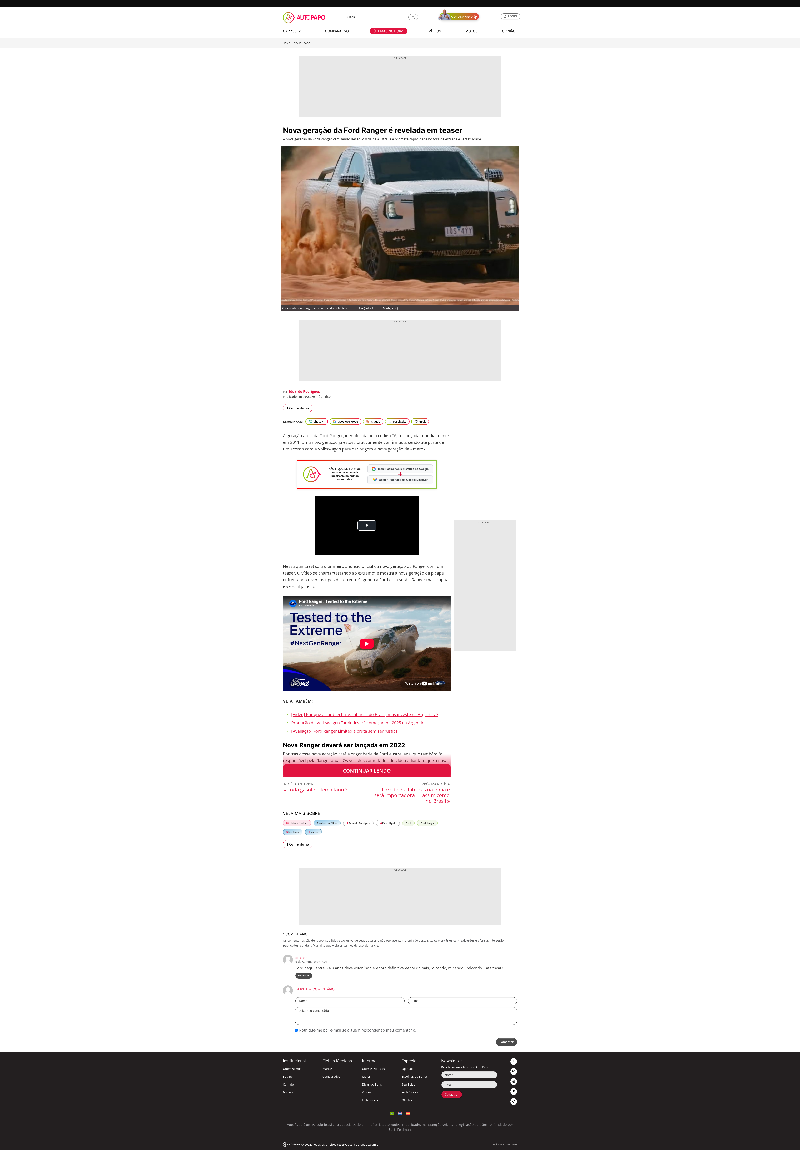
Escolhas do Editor (327, 823)
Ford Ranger (427, 823)
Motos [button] (471, 31)
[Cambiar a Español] (408, 1113)
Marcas (327, 1069)
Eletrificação (370, 1100)
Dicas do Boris (372, 1084)
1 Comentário (297, 408)
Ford (408, 823)
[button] (413, 17)
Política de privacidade (505, 1144)
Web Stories (410, 1092)
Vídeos (314, 831)
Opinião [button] (508, 31)
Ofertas (407, 1100)
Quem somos (292, 1069)
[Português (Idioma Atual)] (392, 1113)
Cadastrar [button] (452, 1094)
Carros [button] (290, 31)
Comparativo (331, 1076)
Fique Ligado (302, 43)
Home (286, 43)
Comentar (506, 1042)
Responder (304, 975)
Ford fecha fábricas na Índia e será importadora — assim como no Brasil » (412, 795)
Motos (366, 1076)
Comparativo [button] (337, 31)
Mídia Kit (289, 1092)
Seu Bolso (293, 831)
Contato (288, 1084)
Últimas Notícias (298, 823)
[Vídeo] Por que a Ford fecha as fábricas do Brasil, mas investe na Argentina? (364, 714)
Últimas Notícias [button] (388, 31)
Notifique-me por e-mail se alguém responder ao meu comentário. (357, 1030)
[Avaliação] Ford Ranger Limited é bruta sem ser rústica (344, 731)
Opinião (407, 1069)
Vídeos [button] (435, 31)
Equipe (288, 1076)
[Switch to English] (400, 1113)
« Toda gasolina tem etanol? (316, 789)
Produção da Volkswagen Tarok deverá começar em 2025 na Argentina (359, 723)
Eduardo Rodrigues (304, 391)
